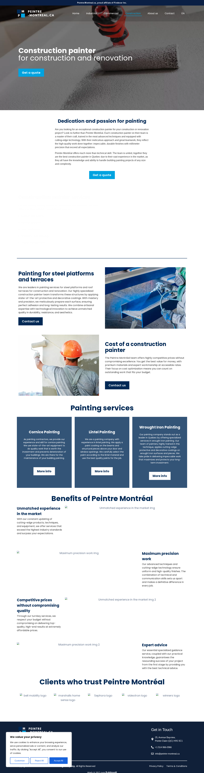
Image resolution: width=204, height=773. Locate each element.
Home (75, 13)
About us (153, 13)
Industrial (91, 13)
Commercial (111, 13)
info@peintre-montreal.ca (167, 753)
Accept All (58, 760)
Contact (170, 13)
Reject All (39, 760)
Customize (20, 760)
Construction (133, 13)
